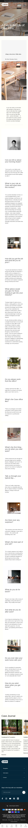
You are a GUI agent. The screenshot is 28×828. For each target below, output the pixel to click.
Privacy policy (10, 819)
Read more (3, 754)
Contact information (14, 821)
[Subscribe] (23, 792)
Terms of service (16, 819)
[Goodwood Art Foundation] (11, 727)
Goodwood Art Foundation (8, 737)
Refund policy (4, 819)
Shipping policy (23, 819)
